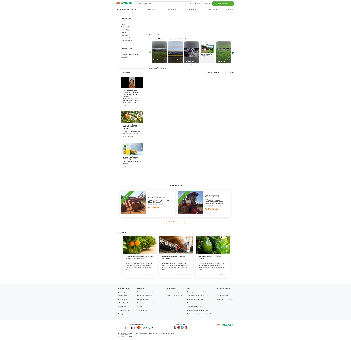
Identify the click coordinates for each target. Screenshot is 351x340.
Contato (139, 306)
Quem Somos (151, 9)
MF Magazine (172, 9)
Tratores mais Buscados (175, 295)
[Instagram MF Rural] (186, 327)
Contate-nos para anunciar (224, 299)
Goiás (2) (123, 32)
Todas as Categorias (126, 9)
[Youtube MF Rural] (179, 327)
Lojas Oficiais (212, 9)
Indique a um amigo (173, 292)
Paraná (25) (124, 24)
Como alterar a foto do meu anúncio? (198, 310)
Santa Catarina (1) (126, 40)
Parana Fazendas (154, 35)
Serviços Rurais (122, 299)
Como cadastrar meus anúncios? (197, 295)
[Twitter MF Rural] (182, 327)
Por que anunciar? (222, 295)
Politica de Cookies (143, 299)
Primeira (209, 72)
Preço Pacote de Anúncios (145, 292)
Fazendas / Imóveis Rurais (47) (130, 54)
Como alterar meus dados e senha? (198, 303)
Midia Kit (231, 9)
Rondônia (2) (125, 35)
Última (232, 72)
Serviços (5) (124, 57)
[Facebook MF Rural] (175, 327)
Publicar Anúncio (223, 3)
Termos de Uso (142, 310)
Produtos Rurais (122, 295)
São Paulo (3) (125, 29)
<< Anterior (217, 72)
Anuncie (218, 292)
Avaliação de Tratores (124, 310)
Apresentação (121, 292)
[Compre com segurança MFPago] (120, 327)
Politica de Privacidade (144, 295)
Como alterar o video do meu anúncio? (199, 314)
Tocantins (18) (125, 27)
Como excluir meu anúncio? (195, 306)
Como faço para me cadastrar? (196, 292)
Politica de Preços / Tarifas (146, 303)
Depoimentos (192, 9)
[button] (189, 3)
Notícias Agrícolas (123, 303)
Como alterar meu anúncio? (195, 299)
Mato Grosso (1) (125, 38)
